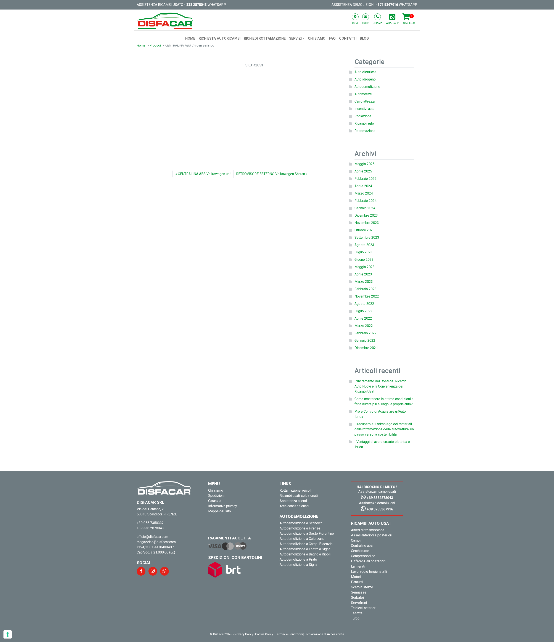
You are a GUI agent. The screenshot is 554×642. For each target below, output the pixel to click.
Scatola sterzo (362, 587)
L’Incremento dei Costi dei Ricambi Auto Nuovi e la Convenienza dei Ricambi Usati (380, 386)
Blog (364, 38)
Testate (356, 613)
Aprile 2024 (363, 186)
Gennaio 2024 (364, 208)
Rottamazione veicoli (295, 490)
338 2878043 (196, 5)
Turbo (355, 618)
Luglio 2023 (363, 252)
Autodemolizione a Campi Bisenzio (306, 544)
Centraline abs (362, 546)
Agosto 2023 (364, 245)
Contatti (347, 38)
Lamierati (358, 566)
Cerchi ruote (360, 551)
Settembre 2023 (366, 237)
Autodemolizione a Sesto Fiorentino (307, 533)
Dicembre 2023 (366, 215)
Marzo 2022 (363, 326)
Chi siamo (316, 38)
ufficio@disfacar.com (152, 537)
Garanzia (214, 501)
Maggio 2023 (364, 267)
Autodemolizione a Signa (298, 565)
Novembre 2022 (366, 296)
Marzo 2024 (363, 193)
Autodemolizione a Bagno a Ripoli (305, 554)
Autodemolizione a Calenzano (302, 539)
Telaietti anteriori (363, 608)
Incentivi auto (364, 109)
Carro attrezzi (364, 101)
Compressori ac (363, 556)
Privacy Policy (244, 634)
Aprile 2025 (363, 171)
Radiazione (362, 116)
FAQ (332, 38)
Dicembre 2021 (366, 348)
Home (190, 38)
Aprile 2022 (363, 318)
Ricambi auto (364, 123)
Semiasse (358, 592)
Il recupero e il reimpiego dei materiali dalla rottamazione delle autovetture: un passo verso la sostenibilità (384, 429)
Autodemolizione (367, 87)
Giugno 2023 (364, 259)
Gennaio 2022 (364, 340)
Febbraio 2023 (365, 289)
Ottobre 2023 (364, 230)
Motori (356, 577)
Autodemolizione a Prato (298, 559)
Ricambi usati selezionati (299, 496)
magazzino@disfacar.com (156, 542)
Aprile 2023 (363, 274)
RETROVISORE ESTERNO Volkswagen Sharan (270, 174)
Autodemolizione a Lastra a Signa (305, 549)
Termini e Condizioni (289, 634)
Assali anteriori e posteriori (371, 535)
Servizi (295, 38)
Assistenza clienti (293, 501)
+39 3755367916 (379, 509)
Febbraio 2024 (365, 201)
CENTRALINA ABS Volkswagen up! (204, 174)
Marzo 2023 (363, 282)
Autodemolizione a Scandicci (301, 523)
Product (155, 45)
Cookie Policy (264, 634)
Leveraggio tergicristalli (369, 572)
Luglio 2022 (363, 311)
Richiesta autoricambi (219, 38)
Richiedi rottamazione (265, 38)
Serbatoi (357, 597)
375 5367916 (388, 5)
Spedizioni (216, 496)
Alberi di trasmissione (367, 530)
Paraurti (357, 582)
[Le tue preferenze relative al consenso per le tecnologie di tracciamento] (7, 634)
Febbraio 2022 (365, 333)
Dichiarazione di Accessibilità (324, 634)
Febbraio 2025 (365, 179)
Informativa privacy (222, 506)
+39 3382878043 (379, 498)
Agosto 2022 (364, 304)
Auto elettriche (365, 72)
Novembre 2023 (366, 223)
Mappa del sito (219, 511)
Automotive (363, 94)
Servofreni (359, 603)
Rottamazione (364, 131)
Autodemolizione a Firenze (300, 528)
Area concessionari (294, 506)
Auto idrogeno (365, 79)
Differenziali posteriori (368, 561)
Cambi (356, 540)
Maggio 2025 (364, 164)
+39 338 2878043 (150, 528)
